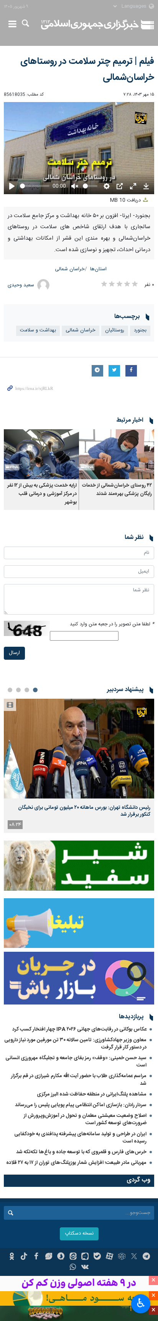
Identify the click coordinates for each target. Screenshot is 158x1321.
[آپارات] (109, 1257)
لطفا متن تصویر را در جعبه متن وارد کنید (112, 624)
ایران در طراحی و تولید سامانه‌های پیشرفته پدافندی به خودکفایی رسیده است (80, 1138)
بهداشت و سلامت (38, 330)
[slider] (34, 186)
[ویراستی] (48, 1257)
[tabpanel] (79, 766)
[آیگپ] (85, 1257)
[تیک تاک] (24, 1257)
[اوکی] (12, 1257)
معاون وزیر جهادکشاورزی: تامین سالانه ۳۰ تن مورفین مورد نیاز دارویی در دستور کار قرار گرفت (75, 1044)
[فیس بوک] (36, 1257)
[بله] (97, 1257)
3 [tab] (18, 690)
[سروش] (61, 1257)
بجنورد (140, 330)
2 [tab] (27, 690)
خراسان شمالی (70, 269)
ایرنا (90, 24)
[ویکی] (85, 1268)
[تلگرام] (146, 1257)
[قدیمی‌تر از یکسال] (116, 454)
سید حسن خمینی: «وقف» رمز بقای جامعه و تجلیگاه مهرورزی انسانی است (75, 1061)
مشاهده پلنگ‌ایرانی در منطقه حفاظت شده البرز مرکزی (91, 1094)
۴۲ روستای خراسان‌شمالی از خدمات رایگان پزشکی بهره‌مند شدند (117, 490)
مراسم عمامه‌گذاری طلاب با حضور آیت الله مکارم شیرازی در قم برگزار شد (78, 1079)
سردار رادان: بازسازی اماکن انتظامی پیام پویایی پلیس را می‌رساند (80, 1105)
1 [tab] (35, 690)
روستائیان (114, 330)
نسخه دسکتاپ (79, 1234)
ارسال (14, 653)
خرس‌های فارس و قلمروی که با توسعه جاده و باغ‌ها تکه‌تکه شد (81, 1152)
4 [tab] (10, 690)
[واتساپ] (73, 1268)
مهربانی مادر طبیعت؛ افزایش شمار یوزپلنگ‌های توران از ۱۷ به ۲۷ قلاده (76, 1163)
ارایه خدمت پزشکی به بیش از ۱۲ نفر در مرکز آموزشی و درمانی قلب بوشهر (42, 494)
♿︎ (140, 1303)
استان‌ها (98, 269)
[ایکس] (134, 1257)
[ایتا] (73, 1257)
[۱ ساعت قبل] (79, 748)
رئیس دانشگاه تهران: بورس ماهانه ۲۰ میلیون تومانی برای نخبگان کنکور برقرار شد (84, 811)
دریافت (126, 200)
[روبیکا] (122, 1257)
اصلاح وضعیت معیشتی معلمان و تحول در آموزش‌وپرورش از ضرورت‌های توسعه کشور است (85, 1119)
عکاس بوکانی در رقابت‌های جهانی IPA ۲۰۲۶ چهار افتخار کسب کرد (79, 1029)
